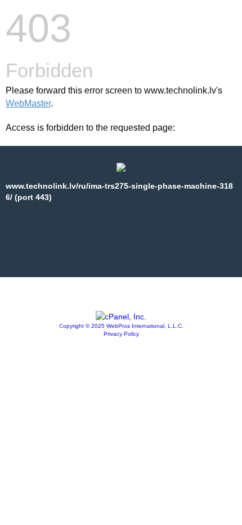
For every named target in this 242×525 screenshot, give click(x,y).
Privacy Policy (121, 334)
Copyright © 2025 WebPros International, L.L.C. (121, 326)
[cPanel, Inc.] (121, 316)
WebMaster (28, 103)
